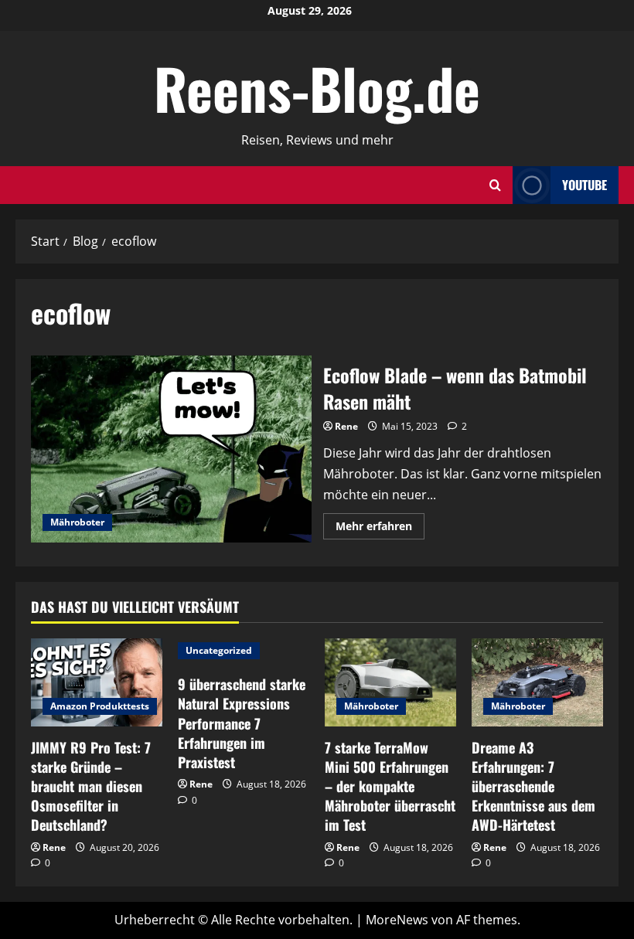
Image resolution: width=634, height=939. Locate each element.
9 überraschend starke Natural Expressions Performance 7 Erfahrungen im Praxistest (241, 723)
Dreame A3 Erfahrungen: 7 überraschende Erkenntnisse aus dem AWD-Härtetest (533, 786)
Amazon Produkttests (99, 706)
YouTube (584, 184)
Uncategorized (219, 650)
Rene (346, 426)
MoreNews (397, 919)
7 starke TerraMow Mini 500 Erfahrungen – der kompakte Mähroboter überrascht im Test (390, 786)
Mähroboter (77, 522)
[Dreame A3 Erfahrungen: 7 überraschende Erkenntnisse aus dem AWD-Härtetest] (537, 682)
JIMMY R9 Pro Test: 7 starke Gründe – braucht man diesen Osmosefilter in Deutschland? (91, 786)
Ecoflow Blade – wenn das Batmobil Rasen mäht (171, 449)
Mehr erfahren (380, 528)
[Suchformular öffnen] (495, 185)
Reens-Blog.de (317, 87)
